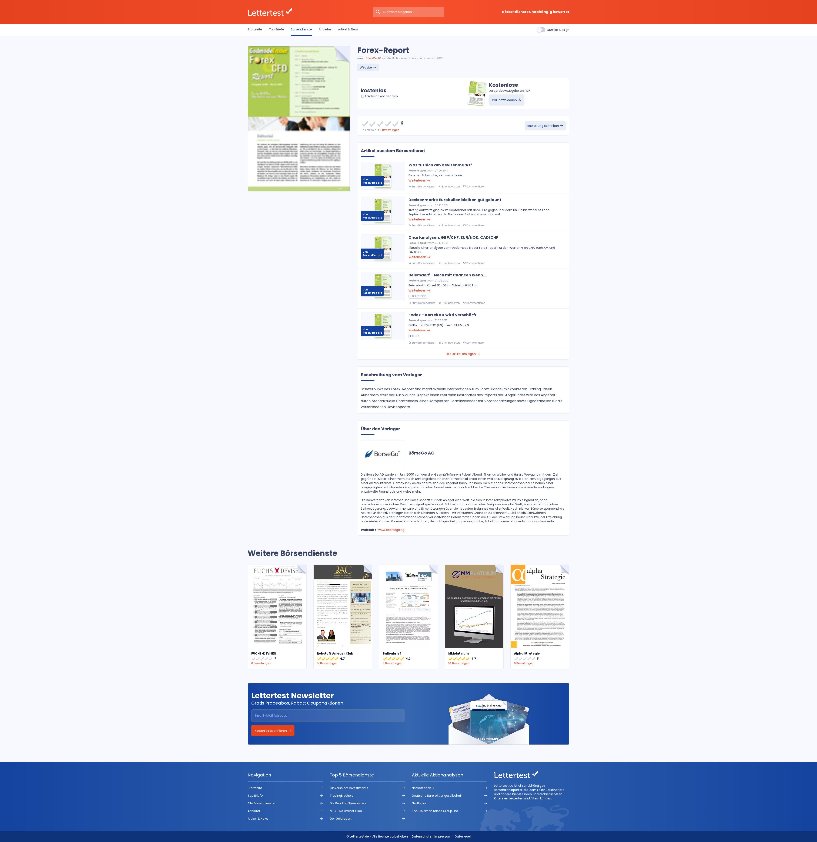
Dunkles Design (558, 30)
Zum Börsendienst (423, 186)
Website (366, 67)
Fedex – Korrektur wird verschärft (442, 314)
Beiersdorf (419, 296)
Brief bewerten (450, 186)
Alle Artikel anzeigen (461, 354)
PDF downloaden (505, 100)
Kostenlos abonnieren (271, 731)
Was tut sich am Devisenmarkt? (440, 165)
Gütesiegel (463, 836)
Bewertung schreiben (543, 126)
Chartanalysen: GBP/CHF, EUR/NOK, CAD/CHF (453, 237)
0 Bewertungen (389, 130)
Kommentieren (475, 186)
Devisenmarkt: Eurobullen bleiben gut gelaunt (454, 199)
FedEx (415, 336)
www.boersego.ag (391, 530)
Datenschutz (421, 836)
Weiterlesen (417, 180)
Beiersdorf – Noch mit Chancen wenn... (447, 275)
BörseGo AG (373, 58)
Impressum (442, 836)
